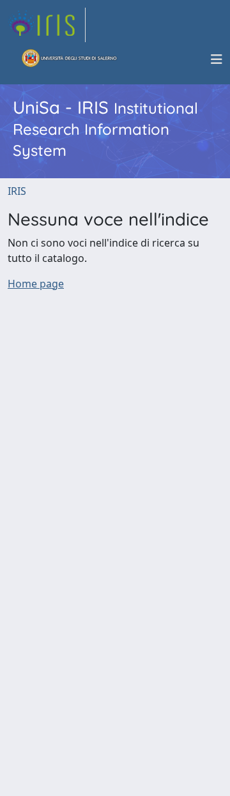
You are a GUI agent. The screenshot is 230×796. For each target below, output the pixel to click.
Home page (36, 284)
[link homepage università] (70, 59)
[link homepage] (47, 25)
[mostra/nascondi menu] (216, 59)
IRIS (17, 191)
